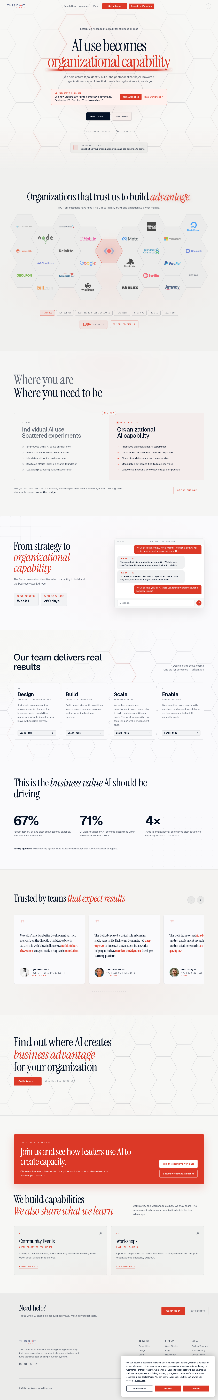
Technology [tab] (65, 313)
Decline (168, 1388)
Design (142, 1350)
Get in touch (114, 6)
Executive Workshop (141, 6)
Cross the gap (189, 490)
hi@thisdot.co (198, 1310)
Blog (167, 1350)
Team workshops (153, 97)
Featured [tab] (47, 313)
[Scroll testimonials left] (191, 900)
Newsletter (170, 1354)
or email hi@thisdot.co (60, 1081)
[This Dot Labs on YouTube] (25, 1364)
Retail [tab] (154, 313)
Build (141, 1354)
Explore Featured (123, 324)
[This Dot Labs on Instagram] (36, 1364)
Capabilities (70, 6)
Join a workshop (131, 97)
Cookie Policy (198, 1354)
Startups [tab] (139, 313)
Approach (84, 6)
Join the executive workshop (178, 1163)
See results (122, 116)
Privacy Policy (198, 1350)
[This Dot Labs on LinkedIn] (20, 1364)
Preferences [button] (140, 1380)
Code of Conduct (200, 1346)
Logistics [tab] (170, 313)
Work (95, 6)
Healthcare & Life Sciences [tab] (94, 313)
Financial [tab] (122, 313)
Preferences (139, 1388)
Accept (196, 1388)
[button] (24, 226)
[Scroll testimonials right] (200, 900)
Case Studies (171, 1346)
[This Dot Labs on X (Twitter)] (31, 1364)
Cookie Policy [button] (148, 1377)
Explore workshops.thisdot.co (178, 1173)
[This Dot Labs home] (16, 6)
